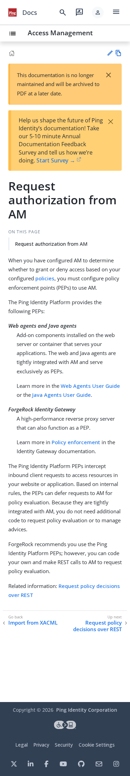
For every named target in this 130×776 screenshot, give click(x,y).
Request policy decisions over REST (97, 626)
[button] (97, 12)
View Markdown (118, 53)
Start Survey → (55, 160)
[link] (12, 12)
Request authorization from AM (51, 244)
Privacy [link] (41, 744)
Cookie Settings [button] (97, 744)
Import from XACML (33, 622)
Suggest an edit (109, 53)
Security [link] (64, 744)
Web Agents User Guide (90, 385)
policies (44, 278)
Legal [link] (21, 744)
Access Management (60, 32)
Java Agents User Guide (61, 394)
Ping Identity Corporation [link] (86, 710)
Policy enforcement (76, 442)
